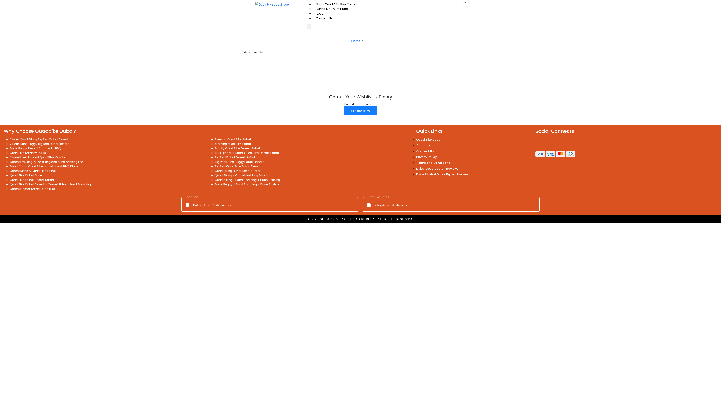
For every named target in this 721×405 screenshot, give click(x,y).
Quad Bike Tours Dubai (332, 9)
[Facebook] (540, 142)
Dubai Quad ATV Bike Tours (335, 4)
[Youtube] (570, 142)
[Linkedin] (560, 142)
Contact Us (324, 18)
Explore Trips (360, 111)
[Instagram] (550, 142)
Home (355, 41)
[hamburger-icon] (464, 2)
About (320, 13)
